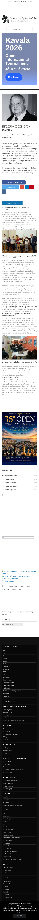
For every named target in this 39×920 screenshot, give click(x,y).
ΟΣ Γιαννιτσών (7, 772)
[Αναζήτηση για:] (19, 29)
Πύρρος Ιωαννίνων (8, 783)
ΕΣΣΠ (4, 672)
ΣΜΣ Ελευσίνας (7, 840)
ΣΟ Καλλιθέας (7, 848)
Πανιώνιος (6, 824)
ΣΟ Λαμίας (6, 800)
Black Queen (6, 688)
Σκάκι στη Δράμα (8, 710)
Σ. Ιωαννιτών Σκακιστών (10, 781)
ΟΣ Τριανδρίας (7, 731)
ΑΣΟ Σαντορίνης (8, 867)
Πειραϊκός (6, 827)
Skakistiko (6, 693)
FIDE (4, 650)
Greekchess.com (8, 680)
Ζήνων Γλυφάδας (8, 819)
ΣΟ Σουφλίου (7, 718)
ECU (4, 653)
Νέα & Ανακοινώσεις (9, 476)
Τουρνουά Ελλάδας (9, 483)
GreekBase (6, 677)
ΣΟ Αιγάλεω (6, 843)
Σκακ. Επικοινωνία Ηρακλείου (12, 838)
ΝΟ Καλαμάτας (7, 751)
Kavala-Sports (7, 696)
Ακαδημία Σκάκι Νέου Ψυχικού (12, 859)
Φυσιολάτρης (7, 857)
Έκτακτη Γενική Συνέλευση (11, 377)
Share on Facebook (15, 182)
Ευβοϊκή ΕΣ (6, 802)
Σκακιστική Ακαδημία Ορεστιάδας (13, 720)
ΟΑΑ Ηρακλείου (8, 884)
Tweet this (11, 187)
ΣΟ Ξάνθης (6, 715)
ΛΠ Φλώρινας (7, 761)
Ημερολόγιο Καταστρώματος (12, 691)
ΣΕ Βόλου (6, 797)
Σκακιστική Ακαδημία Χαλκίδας (12, 805)
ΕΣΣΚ (4, 664)
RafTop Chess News (9, 701)
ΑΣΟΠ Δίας (6, 816)
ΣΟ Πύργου (6, 753)
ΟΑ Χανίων (6, 892)
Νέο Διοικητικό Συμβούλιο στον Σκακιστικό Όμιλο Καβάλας (19, 363)
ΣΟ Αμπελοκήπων (8, 846)
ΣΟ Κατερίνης (7, 764)
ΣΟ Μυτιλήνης (7, 870)
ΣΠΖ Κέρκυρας (7, 789)
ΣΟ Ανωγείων (7, 895)
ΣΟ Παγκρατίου (7, 854)
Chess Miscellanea (8, 685)
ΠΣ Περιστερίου (8, 830)
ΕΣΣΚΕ (4, 675)
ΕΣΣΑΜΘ (5, 666)
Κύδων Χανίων (7, 881)
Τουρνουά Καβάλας (9, 490)
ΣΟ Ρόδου (6, 873)
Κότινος (5, 821)
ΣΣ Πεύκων (6, 740)
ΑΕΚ (4, 813)
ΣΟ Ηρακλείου (7, 897)
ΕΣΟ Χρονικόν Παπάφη (10, 737)
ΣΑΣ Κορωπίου (7, 832)
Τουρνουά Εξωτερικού (10, 486)
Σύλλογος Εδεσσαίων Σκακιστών (13, 770)
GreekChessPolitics (8, 683)
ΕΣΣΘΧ (5, 661)
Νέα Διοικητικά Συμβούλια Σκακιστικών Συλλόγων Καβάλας (16, 314)
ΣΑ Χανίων (6, 889)
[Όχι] (36, 910)
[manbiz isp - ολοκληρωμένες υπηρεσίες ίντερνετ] (19, 614)
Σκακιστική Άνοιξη (8, 835)
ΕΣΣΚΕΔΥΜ (6, 669)
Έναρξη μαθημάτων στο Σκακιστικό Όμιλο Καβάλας (16, 208)
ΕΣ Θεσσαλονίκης (8, 729)
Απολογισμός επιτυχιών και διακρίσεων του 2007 (19, 307)
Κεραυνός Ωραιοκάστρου (11, 734)
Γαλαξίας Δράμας (8, 712)
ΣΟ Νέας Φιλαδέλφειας (10, 851)
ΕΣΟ (4, 656)
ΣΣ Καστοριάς (7, 767)
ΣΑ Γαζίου (6, 887)
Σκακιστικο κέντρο (8, 699)
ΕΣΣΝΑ (5, 658)
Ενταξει (19, 916)
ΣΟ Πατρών (6, 748)
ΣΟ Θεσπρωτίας (8, 786)
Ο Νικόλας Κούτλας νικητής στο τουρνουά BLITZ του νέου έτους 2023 (19, 257)
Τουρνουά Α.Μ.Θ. (8, 479)
